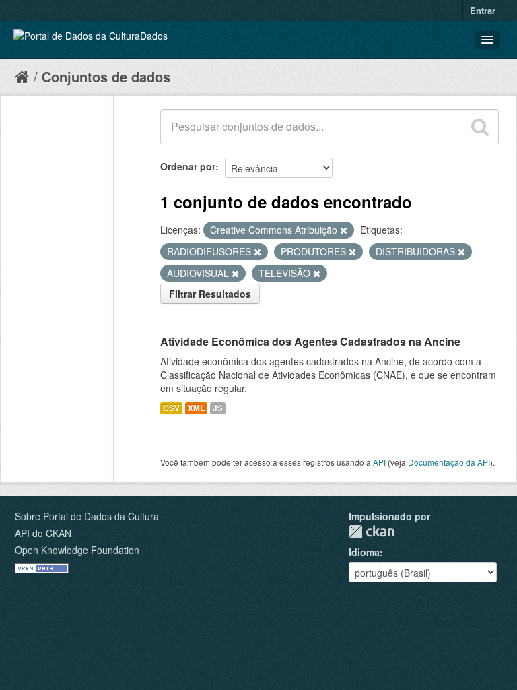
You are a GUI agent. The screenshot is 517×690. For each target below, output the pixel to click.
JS (218, 408)
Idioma (364, 552)
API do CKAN (43, 533)
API (379, 462)
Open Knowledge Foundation (77, 550)
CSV (171, 408)
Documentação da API (449, 462)
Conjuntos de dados (106, 76)
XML (196, 408)
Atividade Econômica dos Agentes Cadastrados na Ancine (310, 341)
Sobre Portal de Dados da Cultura (87, 516)
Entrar (482, 10)
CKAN (371, 531)
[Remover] (343, 230)
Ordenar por (187, 166)
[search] (480, 127)
